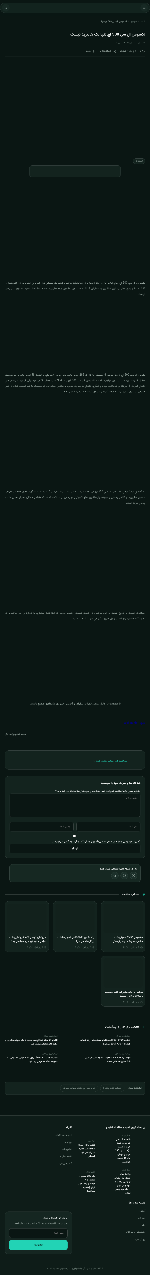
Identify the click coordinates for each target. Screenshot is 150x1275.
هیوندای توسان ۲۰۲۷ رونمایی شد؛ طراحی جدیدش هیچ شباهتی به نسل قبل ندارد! (26, 941)
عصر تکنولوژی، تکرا (15, 734)
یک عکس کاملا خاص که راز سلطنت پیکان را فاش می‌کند (76, 939)
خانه (143, 21)
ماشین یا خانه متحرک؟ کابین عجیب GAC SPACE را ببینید (124, 994)
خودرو (134, 21)
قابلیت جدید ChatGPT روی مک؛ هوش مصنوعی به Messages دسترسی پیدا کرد (32, 1059)
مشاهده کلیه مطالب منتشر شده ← (110, 761)
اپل (143, 1225)
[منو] (144, 8)
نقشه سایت (66, 1156)
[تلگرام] (115, 875)
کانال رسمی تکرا (96, 704)
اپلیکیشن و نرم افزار (135, 1232)
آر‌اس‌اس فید (65, 1164)
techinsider (131, 723)
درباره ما (68, 1142)
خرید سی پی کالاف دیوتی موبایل (79, 1088)
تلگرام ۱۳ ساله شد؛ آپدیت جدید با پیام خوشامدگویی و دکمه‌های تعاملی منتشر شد (31, 1042)
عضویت (38, 1245)
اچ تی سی (140, 1239)
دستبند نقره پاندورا (112, 1088)
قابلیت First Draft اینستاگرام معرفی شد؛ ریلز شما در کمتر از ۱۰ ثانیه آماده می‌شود (105, 1042)
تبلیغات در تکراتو (63, 1135)
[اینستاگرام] (124, 875)
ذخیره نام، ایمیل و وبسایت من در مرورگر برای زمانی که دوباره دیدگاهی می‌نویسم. (96, 841)
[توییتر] (133, 875)
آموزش (141, 1218)
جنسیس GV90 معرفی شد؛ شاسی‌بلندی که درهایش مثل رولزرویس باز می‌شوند (127, 941)
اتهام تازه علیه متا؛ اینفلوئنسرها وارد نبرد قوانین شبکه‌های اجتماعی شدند (107, 1059)
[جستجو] (6, 8)
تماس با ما (67, 1149)
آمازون (142, 1211)
